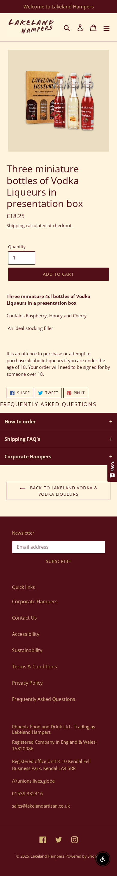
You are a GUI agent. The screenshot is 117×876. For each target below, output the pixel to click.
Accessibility (25, 634)
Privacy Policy (27, 683)
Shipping (16, 225)
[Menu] (106, 27)
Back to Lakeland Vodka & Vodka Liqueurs (63, 491)
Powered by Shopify (83, 856)
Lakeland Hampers (47, 856)
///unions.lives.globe (33, 781)
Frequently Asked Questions (43, 699)
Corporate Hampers (35, 601)
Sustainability (27, 650)
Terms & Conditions (34, 666)
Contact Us (24, 617)
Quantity (17, 247)
